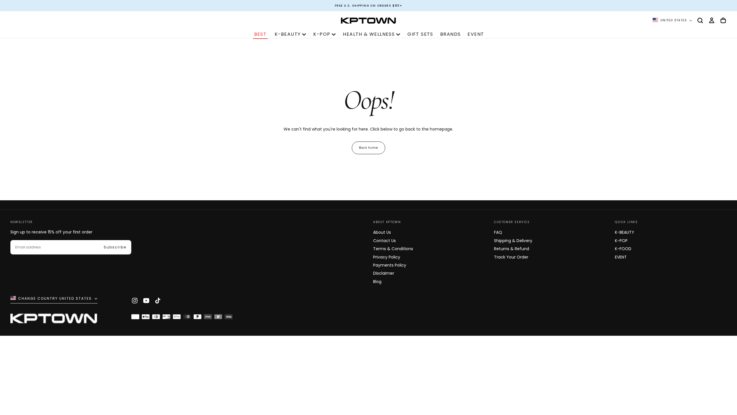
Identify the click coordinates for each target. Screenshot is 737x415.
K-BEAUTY (288, 34)
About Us (382, 232)
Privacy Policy (386, 257)
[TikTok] (157, 300)
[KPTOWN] (53, 319)
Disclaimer (383, 273)
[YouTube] (146, 300)
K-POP (321, 34)
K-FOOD (623, 249)
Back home (368, 148)
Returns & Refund (511, 249)
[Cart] (723, 20)
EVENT (476, 34)
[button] (700, 20)
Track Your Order (511, 257)
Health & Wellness (369, 34)
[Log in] (711, 20)
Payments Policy (389, 265)
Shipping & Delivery (513, 241)
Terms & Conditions (393, 249)
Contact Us (384, 241)
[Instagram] (134, 300)
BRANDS (450, 34)
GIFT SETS (420, 34)
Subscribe (115, 247)
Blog (377, 281)
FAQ (498, 232)
